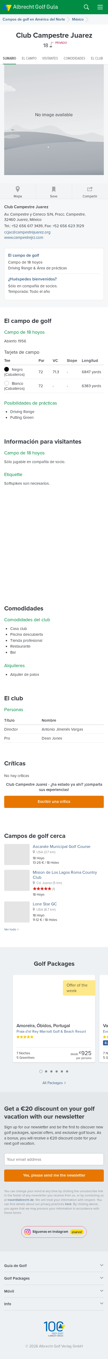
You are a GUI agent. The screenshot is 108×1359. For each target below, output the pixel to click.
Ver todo (10, 929)
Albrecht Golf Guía (35, 6)
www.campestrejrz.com (23, 237)
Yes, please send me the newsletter (54, 1175)
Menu (100, 7)
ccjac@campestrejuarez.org (27, 232)
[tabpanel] (54, 1021)
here (68, 1204)
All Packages (52, 1082)
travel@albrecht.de (21, 1199)
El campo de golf (23, 255)
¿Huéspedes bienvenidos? (32, 279)
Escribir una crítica (54, 801)
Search (86, 7)
